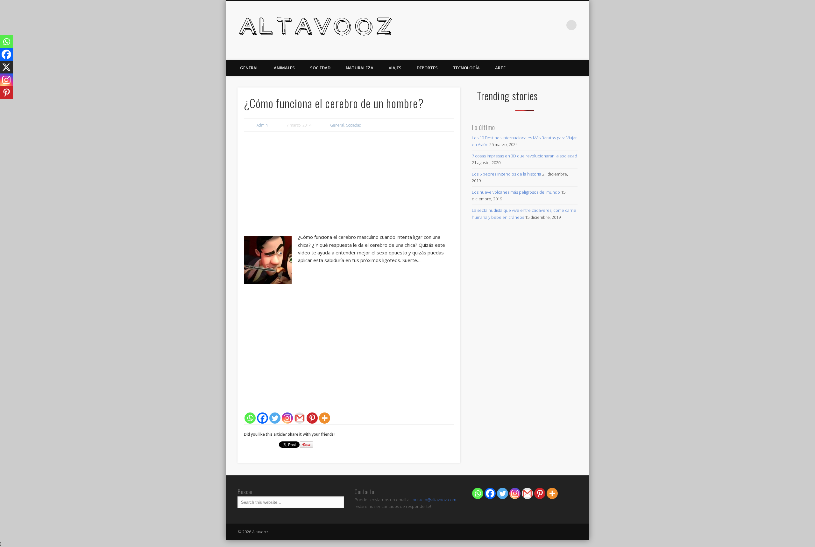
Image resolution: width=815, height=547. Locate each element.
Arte (500, 68)
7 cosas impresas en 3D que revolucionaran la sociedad (524, 156)
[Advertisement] (349, 183)
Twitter (558, 25)
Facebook (545, 25)
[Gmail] (299, 418)
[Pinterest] (312, 418)
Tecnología (466, 68)
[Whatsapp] (250, 418)
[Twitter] (274, 418)
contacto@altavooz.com (433, 499)
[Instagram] (287, 418)
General (249, 68)
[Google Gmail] (527, 493)
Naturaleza (359, 68)
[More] (324, 418)
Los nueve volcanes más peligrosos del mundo (516, 192)
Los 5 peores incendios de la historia (506, 174)
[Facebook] (262, 418)
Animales (284, 68)
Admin (262, 125)
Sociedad (320, 68)
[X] (6, 67)
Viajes (395, 68)
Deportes (427, 68)
